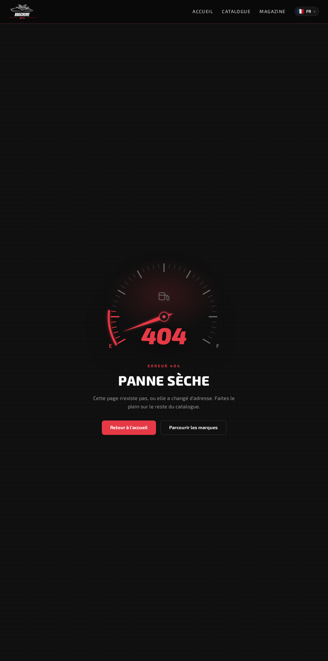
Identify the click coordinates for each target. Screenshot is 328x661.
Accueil (203, 11)
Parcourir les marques (193, 427)
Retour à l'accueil (129, 427)
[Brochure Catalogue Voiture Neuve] (22, 11)
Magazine (272, 11)
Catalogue (236, 11)
